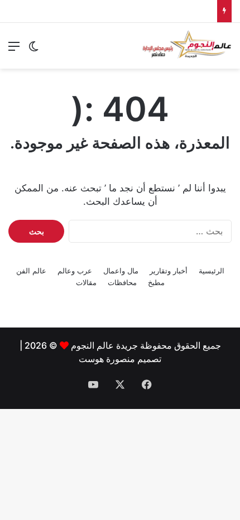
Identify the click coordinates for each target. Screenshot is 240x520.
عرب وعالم (74, 270)
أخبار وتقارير (169, 270)
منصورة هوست (107, 358)
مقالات (86, 282)
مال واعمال (120, 270)
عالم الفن (31, 270)
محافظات (122, 282)
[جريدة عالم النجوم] (187, 46)
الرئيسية (211, 270)
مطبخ (156, 282)
